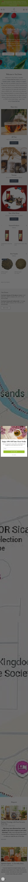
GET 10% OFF (14, 452)
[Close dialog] (26, 427)
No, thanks (14, 455)
